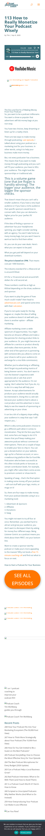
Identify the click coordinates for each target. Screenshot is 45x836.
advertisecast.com (12, 302)
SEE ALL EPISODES (22, 579)
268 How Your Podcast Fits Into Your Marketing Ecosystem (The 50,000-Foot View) (21, 730)
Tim (8, 35)
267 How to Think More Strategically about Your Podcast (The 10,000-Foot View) (20, 740)
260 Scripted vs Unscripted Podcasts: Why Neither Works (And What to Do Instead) (20, 794)
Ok (16, 832)
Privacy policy (26, 832)
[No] (42, 829)
